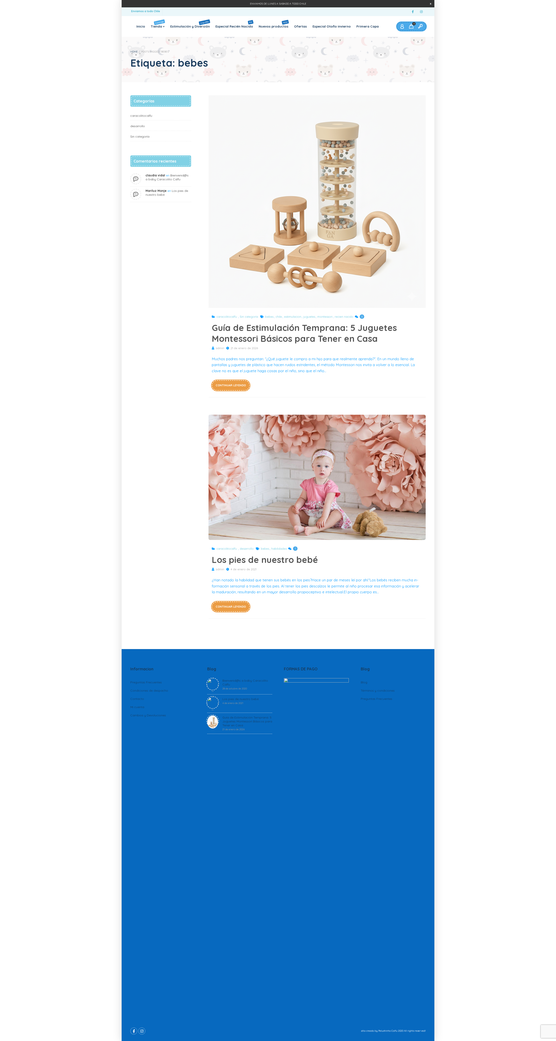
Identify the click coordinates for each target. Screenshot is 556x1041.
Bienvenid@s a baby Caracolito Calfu (167, 177)
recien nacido (344, 316)
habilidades (279, 548)
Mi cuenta (137, 707)
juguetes (309, 316)
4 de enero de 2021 (243, 569)
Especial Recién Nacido (234, 24)
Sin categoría (249, 316)
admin (220, 348)
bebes (269, 316)
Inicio (140, 26)
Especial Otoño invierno (332, 26)
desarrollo (247, 548)
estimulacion (292, 316)
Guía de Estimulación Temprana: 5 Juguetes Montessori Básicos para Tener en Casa (317, 201)
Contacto (137, 699)
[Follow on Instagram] (421, 11)
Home (134, 51)
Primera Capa (367, 26)
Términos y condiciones (378, 690)
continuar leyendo (231, 385)
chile (279, 316)
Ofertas (300, 26)
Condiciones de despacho (149, 690)
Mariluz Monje (156, 191)
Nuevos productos (273, 24)
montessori (325, 316)
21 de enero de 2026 (244, 348)
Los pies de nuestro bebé (317, 477)
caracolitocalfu (227, 316)
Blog (364, 682)
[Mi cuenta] (402, 26)
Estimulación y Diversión (190, 24)
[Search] (420, 26)
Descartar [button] (430, 3)
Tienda (157, 24)
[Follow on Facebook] (412, 11)
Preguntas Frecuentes (146, 682)
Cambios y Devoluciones (148, 715)
